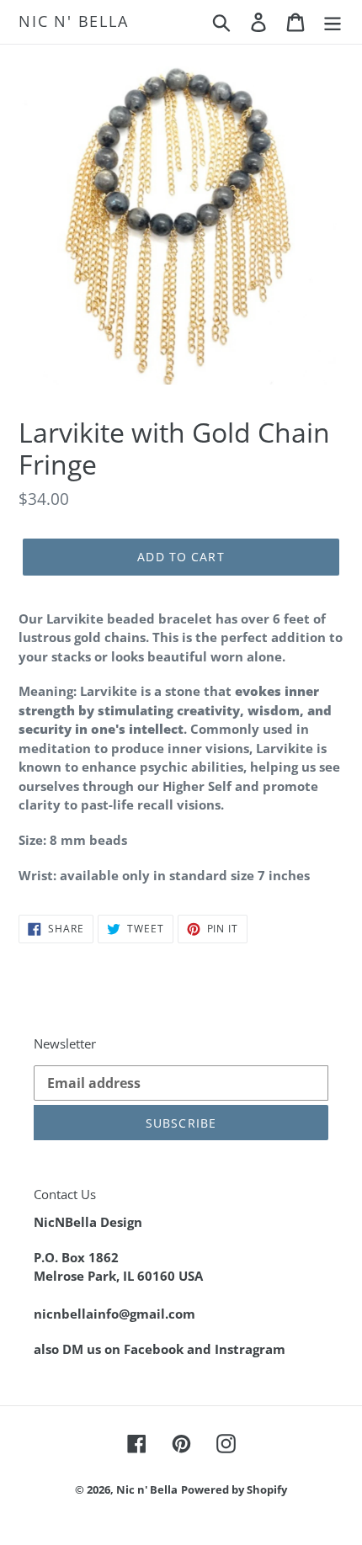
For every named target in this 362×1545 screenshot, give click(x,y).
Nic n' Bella (74, 22)
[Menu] (332, 21)
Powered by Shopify (234, 1489)
